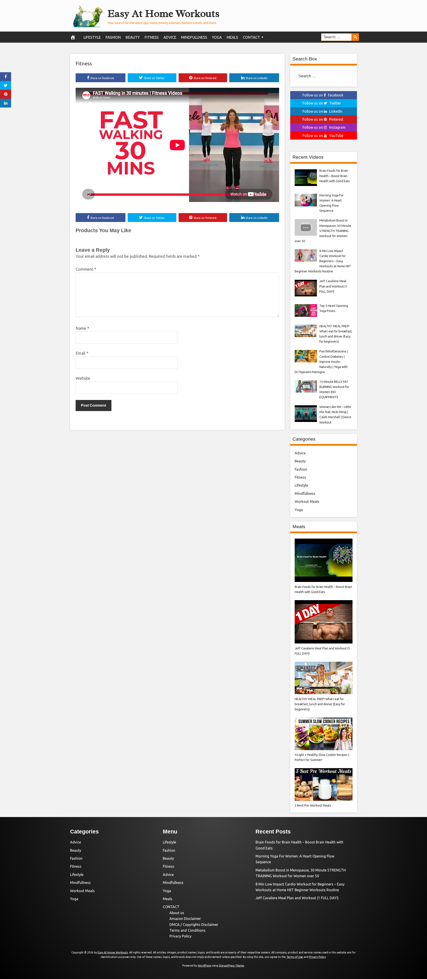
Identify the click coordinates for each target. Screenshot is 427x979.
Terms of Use (294, 956)
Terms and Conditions (187, 930)
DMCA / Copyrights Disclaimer (193, 925)
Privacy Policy (180, 936)
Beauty (133, 37)
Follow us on (322, 95)
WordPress (204, 965)
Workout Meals (307, 501)
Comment (86, 269)
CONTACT (251, 37)
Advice (169, 37)
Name (82, 328)
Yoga (217, 37)
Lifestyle (92, 37)
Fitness (152, 37)
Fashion (113, 37)
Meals (232, 37)
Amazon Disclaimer (185, 919)
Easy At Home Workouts (163, 13)
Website (83, 378)
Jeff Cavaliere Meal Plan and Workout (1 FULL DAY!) (297, 898)
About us (176, 913)
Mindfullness (194, 37)
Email (82, 353)
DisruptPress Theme (231, 965)
